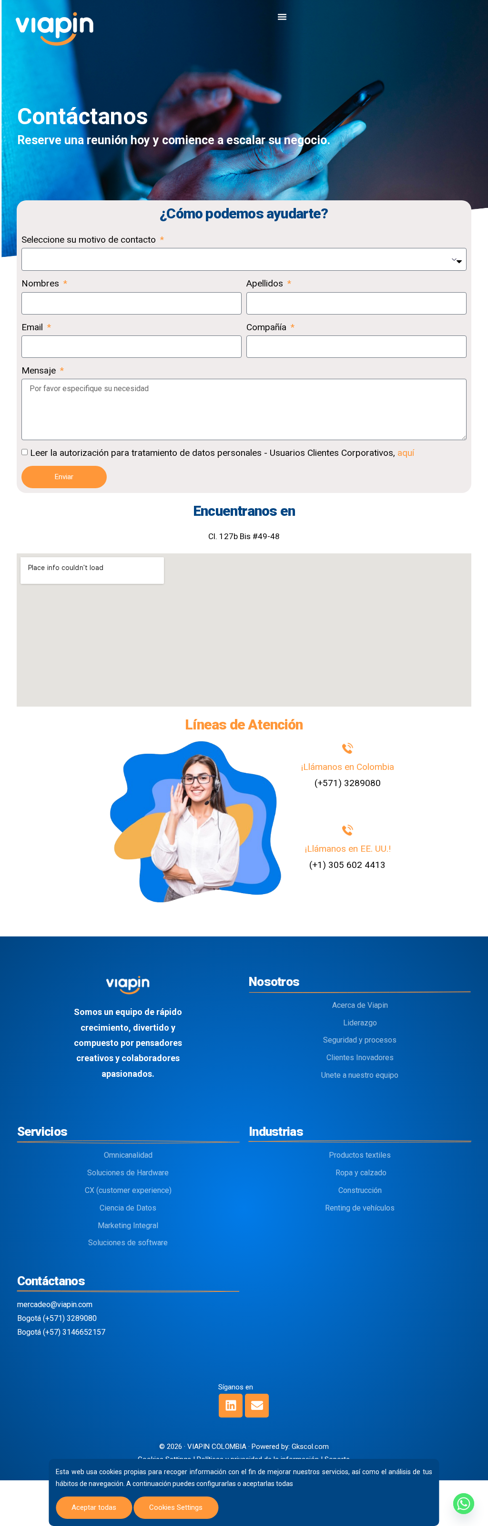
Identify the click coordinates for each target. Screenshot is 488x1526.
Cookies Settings (176, 1507)
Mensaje (39, 370)
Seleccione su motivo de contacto (89, 239)
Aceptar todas (93, 1507)
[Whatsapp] (463, 1503)
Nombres (41, 283)
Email (33, 327)
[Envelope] (257, 1406)
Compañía (267, 327)
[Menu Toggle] (282, 16)
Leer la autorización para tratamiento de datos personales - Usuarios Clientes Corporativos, (222, 452)
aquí (405, 452)
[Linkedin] (231, 1406)
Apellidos (265, 283)
